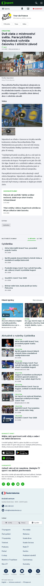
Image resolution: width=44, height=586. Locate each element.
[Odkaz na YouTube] (18, 484)
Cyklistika (6, 31)
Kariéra (25, 551)
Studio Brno (27, 538)
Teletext (5, 542)
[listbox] (22, 522)
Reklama (26, 534)
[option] (8, 522)
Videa (24, 24)
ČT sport (4, 47)
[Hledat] (36, 3)
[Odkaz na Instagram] (3, 484)
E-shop (4, 555)
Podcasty (5, 547)
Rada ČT (26, 547)
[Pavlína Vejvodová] (22, 64)
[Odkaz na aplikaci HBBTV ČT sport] (8, 458)
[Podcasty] (22, 8)
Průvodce (7, 24)
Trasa (16, 24)
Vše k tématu (37, 300)
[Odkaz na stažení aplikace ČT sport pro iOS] (8, 452)
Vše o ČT (5, 564)
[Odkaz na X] (13, 484)
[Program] (28, 8)
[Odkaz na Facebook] (8, 484)
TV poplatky (6, 538)
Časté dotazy (27, 560)
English (4, 582)
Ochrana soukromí (15, 582)
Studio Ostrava (28, 542)
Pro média (26, 530)
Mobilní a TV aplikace (9, 560)
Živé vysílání (6, 534)
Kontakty (26, 564)
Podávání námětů (29, 555)
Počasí (4, 551)
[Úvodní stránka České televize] (11, 493)
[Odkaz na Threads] (22, 484)
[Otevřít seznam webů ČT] (41, 3)
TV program (6, 530)
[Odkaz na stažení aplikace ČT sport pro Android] (22, 452)
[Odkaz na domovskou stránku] (11, 3)
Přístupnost (27, 582)
